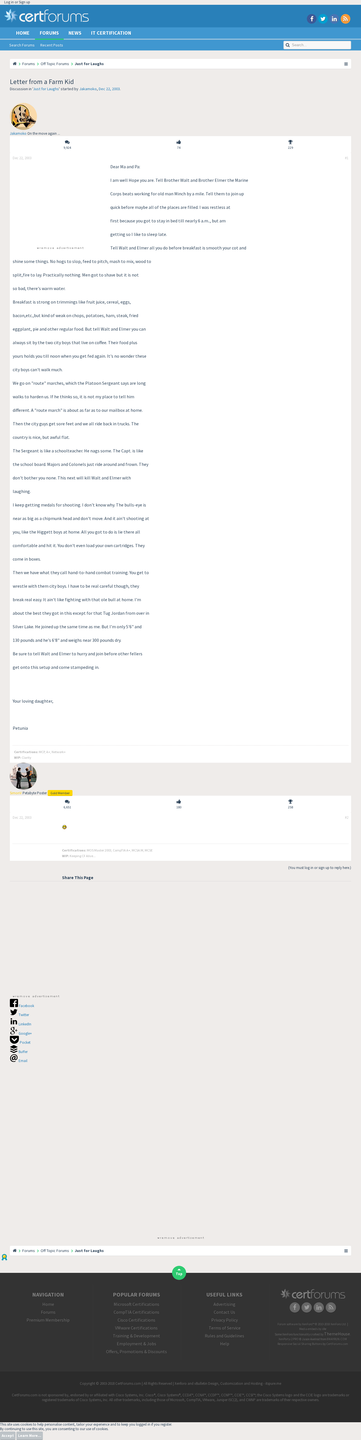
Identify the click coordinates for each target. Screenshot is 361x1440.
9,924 (67, 147)
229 (290, 147)
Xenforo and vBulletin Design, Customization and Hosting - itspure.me (228, 1383)
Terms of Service (225, 1328)
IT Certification (111, 33)
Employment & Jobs (136, 1343)
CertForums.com (337, 1344)
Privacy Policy (224, 1320)
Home (23, 33)
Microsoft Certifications (136, 1304)
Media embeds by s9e (312, 1329)
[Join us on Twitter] (323, 18)
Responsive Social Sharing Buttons (300, 1344)
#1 (346, 158)
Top (179, 1273)
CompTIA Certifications (136, 1312)
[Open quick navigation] (346, 64)
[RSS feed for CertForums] (345, 18)
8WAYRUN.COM (337, 1339)
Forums (49, 33)
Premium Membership (48, 1320)
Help (224, 1343)
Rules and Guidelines (224, 1336)
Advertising (224, 1304)
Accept (8, 1435)
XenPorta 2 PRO (289, 1339)
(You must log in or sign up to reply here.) (319, 867)
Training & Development (136, 1336)
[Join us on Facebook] (311, 18)
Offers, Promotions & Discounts (136, 1351)
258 (290, 807)
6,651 (67, 807)
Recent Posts (51, 45)
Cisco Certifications (136, 1320)
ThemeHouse (337, 1334)
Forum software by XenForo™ (312, 1324)
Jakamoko (88, 88)
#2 (346, 817)
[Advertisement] (60, 202)
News (75, 33)
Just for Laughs (46, 88)
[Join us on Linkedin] (334, 18)
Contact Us (224, 1312)
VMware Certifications (136, 1328)
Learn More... (29, 1435)
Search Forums (22, 45)
